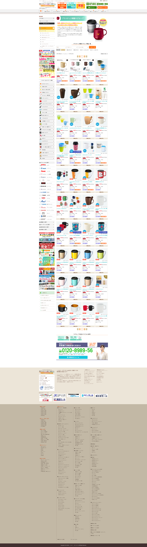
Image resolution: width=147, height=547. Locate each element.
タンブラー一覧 (43, 30)
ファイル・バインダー (62, 428)
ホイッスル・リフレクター (80, 439)
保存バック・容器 (79, 471)
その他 (77, 445)
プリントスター (49, 207)
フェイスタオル (61, 502)
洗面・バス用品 (78, 452)
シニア (43, 454)
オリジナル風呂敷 (95, 505)
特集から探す (94, 529)
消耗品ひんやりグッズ (96, 424)
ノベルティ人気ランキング (89, 371)
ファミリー (43, 451)
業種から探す (94, 523)
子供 (42, 452)
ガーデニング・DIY (79, 506)
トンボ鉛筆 (49, 174)
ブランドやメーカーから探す (97, 469)
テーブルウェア (78, 476)
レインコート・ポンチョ (80, 528)
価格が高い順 (76, 49)
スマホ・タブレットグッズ (63, 476)
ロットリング (49, 183)
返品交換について (44, 307)
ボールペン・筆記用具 (62, 407)
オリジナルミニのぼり (96, 514)
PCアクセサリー (61, 494)
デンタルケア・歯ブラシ (80, 491)
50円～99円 (43, 409)
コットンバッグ (61, 452)
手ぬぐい (94, 412)
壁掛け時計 (77, 518)
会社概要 (99, 379)
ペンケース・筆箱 (62, 431)
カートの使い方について (45, 297)
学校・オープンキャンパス (46, 466)
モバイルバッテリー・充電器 (63, 478)
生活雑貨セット (78, 465)
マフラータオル (61, 505)
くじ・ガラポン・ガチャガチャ (97, 439)
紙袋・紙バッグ (61, 470)
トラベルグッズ (78, 504)
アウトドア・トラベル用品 (80, 498)
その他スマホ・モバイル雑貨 (63, 487)
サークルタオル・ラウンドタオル (64, 508)
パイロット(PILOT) (96, 472)
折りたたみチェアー (79, 500)
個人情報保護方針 (101, 376)
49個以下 (43, 419)
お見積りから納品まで (45, 295)
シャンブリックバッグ (62, 460)
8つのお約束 (100, 371)
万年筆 (60, 420)
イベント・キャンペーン (45, 459)
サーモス (48, 198)
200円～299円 (44, 411)
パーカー (48, 180)
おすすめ (63, 49)
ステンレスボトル (79, 409)
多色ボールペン (61, 410)
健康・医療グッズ (79, 489)
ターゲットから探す (95, 525)
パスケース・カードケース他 (63, 437)
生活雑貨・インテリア (79, 450)
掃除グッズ (77, 453)
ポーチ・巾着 (61, 469)
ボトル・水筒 (77, 407)
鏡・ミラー (77, 486)
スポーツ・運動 (78, 509)
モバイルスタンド (62, 482)
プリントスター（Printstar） (97, 493)
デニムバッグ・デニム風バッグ (64, 457)
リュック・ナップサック (63, 467)
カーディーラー (44, 433)
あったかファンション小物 (97, 431)
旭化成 (48, 192)
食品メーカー (44, 435)
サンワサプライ (49, 216)
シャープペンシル (62, 414)
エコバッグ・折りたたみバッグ (64, 451)
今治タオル (61, 509)
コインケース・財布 (79, 461)
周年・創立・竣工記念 (45, 463)
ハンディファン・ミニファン (80, 510)
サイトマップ (100, 382)
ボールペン (61, 409)
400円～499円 (44, 414)
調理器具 (77, 479)
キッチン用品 (77, 470)
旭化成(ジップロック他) (96, 484)
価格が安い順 (69, 49)
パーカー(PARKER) (96, 478)
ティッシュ (77, 458)
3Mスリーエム (95, 499)
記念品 (93, 457)
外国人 (43, 455)
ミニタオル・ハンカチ (62, 499)
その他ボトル (78, 418)
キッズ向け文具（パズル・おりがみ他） (65, 442)
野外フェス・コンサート (45, 468)
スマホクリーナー (62, 484)
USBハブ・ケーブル (62, 491)
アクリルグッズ (78, 448)
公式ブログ (99, 380)
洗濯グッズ (77, 455)
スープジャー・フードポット (80, 416)
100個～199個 (44, 422)
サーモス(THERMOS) (96, 488)
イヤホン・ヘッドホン (62, 481)
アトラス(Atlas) (95, 490)
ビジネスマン (44, 446)
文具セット (61, 443)
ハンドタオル (61, 500)
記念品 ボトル (95, 461)
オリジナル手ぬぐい (96, 503)
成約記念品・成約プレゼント (46, 471)
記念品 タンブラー (95, 458)
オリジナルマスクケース (96, 520)
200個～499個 (44, 423)
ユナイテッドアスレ (50, 210)
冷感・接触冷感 (95, 422)
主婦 (42, 450)
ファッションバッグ (62, 472)
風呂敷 (94, 413)
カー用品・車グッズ (79, 507)
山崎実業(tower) (95, 485)
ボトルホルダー (78, 415)
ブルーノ (48, 213)
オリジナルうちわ (95, 511)
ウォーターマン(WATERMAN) (97, 476)
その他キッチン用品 (79, 480)
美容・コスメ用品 (79, 485)
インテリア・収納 (79, 464)
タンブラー (77, 421)
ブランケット (95, 428)
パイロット (49, 168)
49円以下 (43, 407)
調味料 (94, 450)
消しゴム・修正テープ (62, 419)
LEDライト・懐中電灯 (79, 441)
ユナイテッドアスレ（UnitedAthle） (98, 494)
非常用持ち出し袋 (79, 442)
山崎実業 (48, 195)
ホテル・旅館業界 (44, 431)
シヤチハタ (49, 189)
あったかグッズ (94, 427)
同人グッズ (43, 469)
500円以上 (43, 415)
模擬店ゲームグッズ (96, 437)
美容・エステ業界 (44, 438)
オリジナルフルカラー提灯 (97, 509)
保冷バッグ (61, 461)
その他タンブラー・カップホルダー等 (48, 47)
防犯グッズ (77, 436)
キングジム (49, 186)
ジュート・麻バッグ (62, 458)
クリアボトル (78, 412)
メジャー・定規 (61, 434)
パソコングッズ (61, 490)
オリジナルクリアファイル (97, 508)
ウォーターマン (49, 177)
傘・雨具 (76, 524)
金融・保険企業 (44, 440)
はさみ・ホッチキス (62, 436)
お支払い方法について (45, 305)
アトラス (48, 201)
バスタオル (61, 503)
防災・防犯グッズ (78, 434)
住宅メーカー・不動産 (45, 439)
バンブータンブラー (45, 43)
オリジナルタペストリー (96, 516)
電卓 (60, 440)
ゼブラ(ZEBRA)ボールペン (97, 470)
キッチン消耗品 (78, 473)
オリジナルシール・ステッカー (97, 517)
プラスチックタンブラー (46, 35)
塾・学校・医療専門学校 (45, 434)
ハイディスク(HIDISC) (96, 497)
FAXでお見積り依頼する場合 (46, 300)
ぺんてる (48, 171)
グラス (43, 41)
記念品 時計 (94, 464)
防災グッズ (77, 437)
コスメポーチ (78, 488)
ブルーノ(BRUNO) (95, 487)
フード (94, 447)
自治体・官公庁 (44, 442)
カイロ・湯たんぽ (95, 430)
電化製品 (93, 443)
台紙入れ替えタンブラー (46, 37)
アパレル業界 (44, 430)
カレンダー (77, 519)
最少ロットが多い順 (94, 49)
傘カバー (77, 527)
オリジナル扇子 (95, 513)
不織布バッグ (61, 455)
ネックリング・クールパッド (97, 421)
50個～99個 (43, 421)
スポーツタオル (61, 506)
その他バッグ (61, 473)
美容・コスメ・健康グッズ (80, 483)
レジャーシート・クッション (80, 501)
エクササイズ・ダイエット (80, 492)
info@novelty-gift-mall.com (79, 353)
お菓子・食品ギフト (95, 446)
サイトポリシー (100, 374)
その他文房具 (61, 446)
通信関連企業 (44, 436)
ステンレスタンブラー (45, 33)
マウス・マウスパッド (62, 493)
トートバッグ (60, 449)
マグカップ (43, 39)
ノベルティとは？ (74, 539)
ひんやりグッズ (94, 418)
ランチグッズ (78, 477)
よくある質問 (43, 310)
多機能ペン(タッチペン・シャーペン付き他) (65, 413)
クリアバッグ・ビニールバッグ (64, 464)
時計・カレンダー (78, 515)
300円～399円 (44, 412)
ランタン (77, 503)
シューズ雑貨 (78, 462)
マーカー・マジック (62, 416)
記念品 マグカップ (95, 460)
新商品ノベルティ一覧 (96, 535)
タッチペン (61, 479)
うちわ (94, 409)
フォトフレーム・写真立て (80, 456)
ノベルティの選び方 (101, 373)
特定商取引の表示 (101, 377)
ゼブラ (48, 165)
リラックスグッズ (79, 494)
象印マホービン (49, 204)
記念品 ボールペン (95, 463)
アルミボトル (78, 410)
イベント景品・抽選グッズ (96, 434)
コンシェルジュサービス (89, 383)
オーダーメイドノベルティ (96, 502)
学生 (42, 448)
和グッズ (93, 407)
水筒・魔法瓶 (78, 413)
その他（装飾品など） (96, 441)
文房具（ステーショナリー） (63, 423)
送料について (43, 302)
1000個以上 (43, 426)
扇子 (93, 410)
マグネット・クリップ (62, 433)
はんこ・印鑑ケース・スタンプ (64, 445)
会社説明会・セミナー (45, 462)
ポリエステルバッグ (62, 454)
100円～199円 (44, 410)
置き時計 (77, 516)
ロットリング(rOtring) (96, 479)
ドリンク (94, 452)
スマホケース (61, 485)
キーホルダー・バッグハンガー (81, 459)
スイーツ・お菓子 (95, 449)
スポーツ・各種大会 (45, 467)
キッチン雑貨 (78, 474)
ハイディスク (49, 219)
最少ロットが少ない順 (84, 49)
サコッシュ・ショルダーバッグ (64, 466)
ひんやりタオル (95, 419)
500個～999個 (44, 424)
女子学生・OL (44, 447)
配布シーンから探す (95, 527)
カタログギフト (94, 455)
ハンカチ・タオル (61, 497)
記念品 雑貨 (94, 466)
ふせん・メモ (61, 425)
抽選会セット (95, 436)
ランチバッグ (61, 463)
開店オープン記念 (44, 464)
